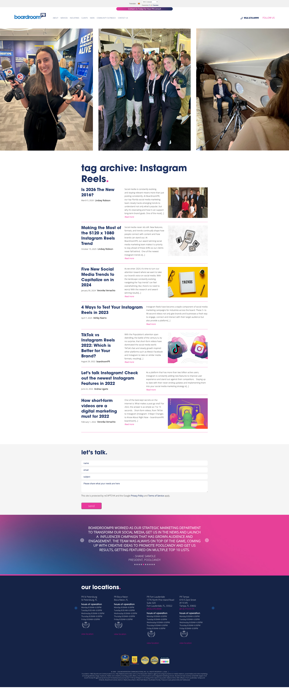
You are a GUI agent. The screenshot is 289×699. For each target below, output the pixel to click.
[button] (134, 564)
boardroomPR (103, 361)
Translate (155, 5)
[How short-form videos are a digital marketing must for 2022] (187, 413)
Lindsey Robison (102, 200)
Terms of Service (156, 495)
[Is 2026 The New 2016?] (187, 203)
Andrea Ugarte (101, 388)
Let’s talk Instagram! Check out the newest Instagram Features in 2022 (109, 378)
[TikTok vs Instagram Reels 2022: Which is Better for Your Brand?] (187, 348)
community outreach (106, 18)
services (64, 18)
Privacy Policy (137, 495)
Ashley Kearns (100, 317)
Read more (129, 217)
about (55, 18)
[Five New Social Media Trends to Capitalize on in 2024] (187, 282)
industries (74, 18)
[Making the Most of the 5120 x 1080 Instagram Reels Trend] (187, 242)
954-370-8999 (251, 18)
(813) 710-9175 (154, 608)
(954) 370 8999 (121, 608)
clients (84, 18)
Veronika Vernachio (106, 290)
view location (87, 634)
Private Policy (173, 672)
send (91, 506)
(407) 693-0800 (186, 608)
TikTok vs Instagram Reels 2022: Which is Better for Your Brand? (98, 345)
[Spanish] (139, 3)
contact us (123, 18)
